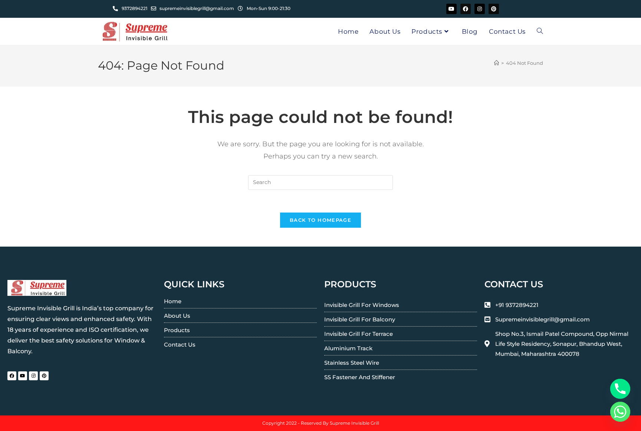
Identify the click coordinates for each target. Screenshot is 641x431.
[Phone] (620, 389)
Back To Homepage (320, 220)
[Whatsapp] (620, 412)
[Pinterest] (494, 9)
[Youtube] (451, 9)
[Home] (496, 63)
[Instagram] (479, 9)
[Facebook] (465, 9)
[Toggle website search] (540, 31)
